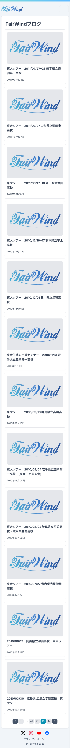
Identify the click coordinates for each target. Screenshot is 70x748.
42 (37, 721)
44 (49, 721)
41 (31, 721)
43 (43, 721)
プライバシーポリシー (35, 739)
